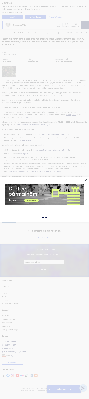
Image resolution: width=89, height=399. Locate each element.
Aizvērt (44, 218)
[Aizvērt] (86, 180)
